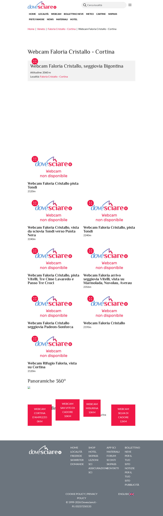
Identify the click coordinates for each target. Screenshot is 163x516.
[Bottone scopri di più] (130, 5)
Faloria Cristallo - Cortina (62, 28)
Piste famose (36, 19)
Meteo (90, 14)
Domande (77, 463)
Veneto (41, 28)
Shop (92, 447)
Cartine (101, 14)
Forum (111, 455)
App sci (111, 447)
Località (43, 14)
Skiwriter (77, 459)
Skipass (112, 14)
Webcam (56, 14)
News (50, 19)
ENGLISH (123, 493)
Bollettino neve (74, 14)
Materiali (62, 19)
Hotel (73, 19)
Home (32, 14)
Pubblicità (132, 484)
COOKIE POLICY (75, 493)
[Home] (55, 5)
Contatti (113, 468)
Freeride (76, 455)
